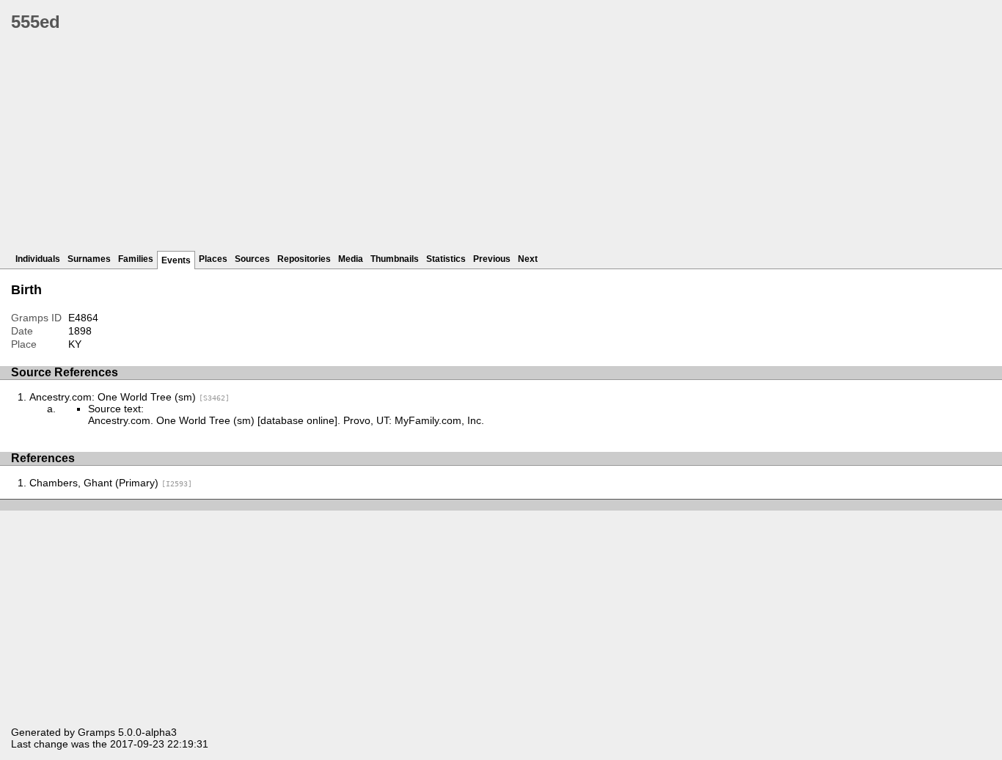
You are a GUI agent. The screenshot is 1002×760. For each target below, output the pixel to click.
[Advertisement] (451, 146)
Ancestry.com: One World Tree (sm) (129, 397)
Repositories (304, 259)
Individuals (37, 259)
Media (350, 259)
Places (213, 259)
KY (74, 344)
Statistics (446, 259)
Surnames (89, 259)
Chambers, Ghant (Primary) (110, 483)
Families (135, 259)
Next (528, 259)
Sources (252, 259)
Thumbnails (394, 259)
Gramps (96, 732)
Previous (492, 259)
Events (176, 260)
